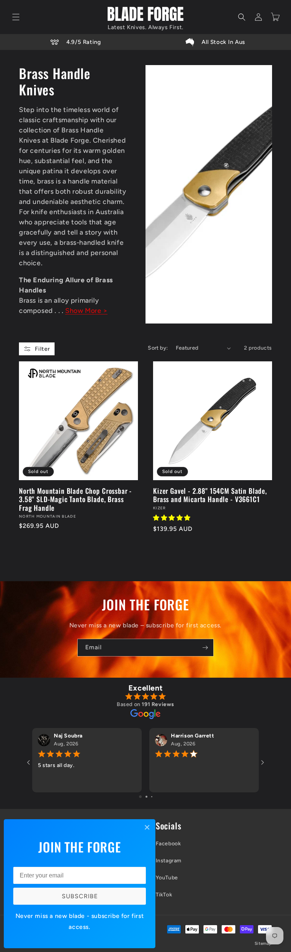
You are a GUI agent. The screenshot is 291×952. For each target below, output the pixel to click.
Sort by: (158, 348)
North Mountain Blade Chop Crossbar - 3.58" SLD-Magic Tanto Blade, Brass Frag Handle (75, 499)
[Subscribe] (205, 647)
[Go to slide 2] (146, 797)
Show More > (86, 310)
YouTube (167, 877)
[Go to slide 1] (140, 796)
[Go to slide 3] (151, 796)
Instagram (168, 860)
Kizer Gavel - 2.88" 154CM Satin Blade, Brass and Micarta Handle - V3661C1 (210, 495)
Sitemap (263, 943)
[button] (16, 17)
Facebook (168, 843)
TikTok (164, 894)
